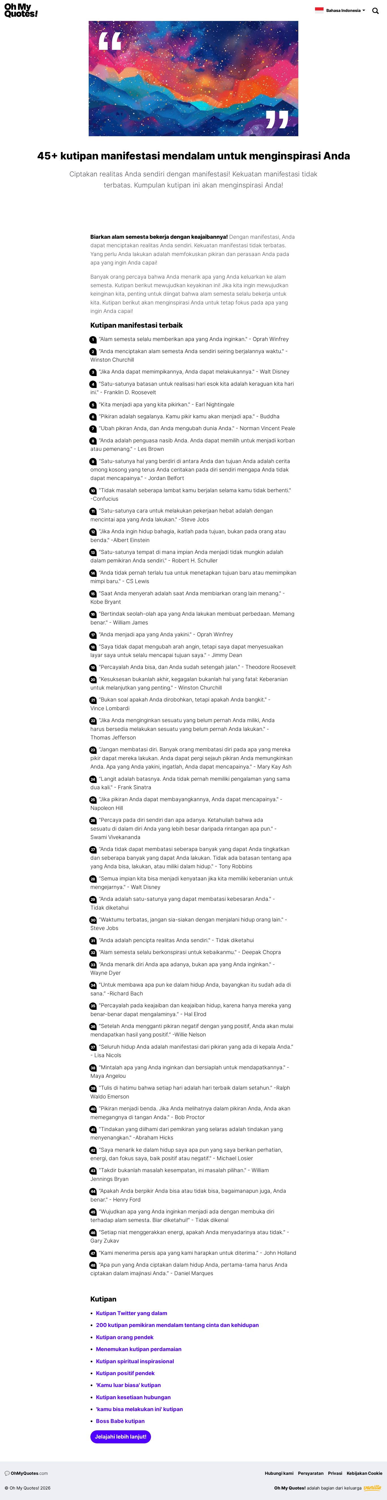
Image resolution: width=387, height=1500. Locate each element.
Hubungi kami (279, 1473)
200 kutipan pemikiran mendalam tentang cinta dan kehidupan (177, 1325)
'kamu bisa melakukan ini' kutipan (139, 1409)
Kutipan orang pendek (125, 1337)
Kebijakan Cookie (364, 1473)
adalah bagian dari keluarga (318, 1488)
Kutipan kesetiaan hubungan (133, 1397)
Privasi (335, 1473)
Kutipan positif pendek (125, 1373)
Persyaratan (311, 1473)
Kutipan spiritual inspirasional (135, 1361)
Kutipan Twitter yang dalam (131, 1313)
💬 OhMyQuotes (26, 1473)
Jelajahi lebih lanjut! (120, 1436)
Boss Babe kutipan (120, 1421)
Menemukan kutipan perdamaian (139, 1349)
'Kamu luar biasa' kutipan (128, 1385)
